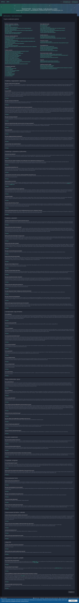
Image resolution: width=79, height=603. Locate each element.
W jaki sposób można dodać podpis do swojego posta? (14, 53)
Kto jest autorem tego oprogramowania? (47, 65)
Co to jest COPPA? (8, 26)
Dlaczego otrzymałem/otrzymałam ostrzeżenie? (13, 59)
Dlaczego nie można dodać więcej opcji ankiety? (13, 55)
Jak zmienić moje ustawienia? (10, 37)
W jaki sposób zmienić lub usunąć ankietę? (12, 56)
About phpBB (36, 562)
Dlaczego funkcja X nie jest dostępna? (46, 66)
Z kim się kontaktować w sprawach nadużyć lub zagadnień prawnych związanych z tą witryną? (56, 67)
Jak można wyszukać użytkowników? (46, 49)
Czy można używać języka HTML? (10, 68)
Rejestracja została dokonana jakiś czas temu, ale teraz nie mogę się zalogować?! (19, 30)
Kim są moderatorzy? (43, 26)
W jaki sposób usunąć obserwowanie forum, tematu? (49, 57)
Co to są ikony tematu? (9, 75)
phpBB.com (12, 184)
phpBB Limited (35, 561)
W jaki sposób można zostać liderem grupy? (47, 29)
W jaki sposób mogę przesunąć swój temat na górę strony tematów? (16, 63)
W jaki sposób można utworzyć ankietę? (11, 54)
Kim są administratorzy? (44, 25)
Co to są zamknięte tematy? (9, 74)
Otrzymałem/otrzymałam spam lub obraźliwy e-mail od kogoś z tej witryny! (53, 38)
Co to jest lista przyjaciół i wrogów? (46, 41)
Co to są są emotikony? (9, 69)
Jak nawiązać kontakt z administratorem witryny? (48, 68)
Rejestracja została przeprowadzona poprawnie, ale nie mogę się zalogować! (18, 28)
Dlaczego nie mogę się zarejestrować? (11, 27)
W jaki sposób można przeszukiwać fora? (47, 46)
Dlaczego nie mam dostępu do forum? (11, 57)
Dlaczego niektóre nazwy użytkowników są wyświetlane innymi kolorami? (52, 30)
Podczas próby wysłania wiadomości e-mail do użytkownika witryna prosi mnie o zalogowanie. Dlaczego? (21, 47)
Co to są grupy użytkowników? (45, 27)
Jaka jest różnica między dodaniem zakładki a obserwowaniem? (51, 54)
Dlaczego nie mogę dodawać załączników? (12, 58)
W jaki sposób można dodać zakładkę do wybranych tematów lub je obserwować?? (54, 55)
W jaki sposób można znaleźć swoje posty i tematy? (49, 50)
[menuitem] (8, 2)
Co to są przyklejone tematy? (10, 73)
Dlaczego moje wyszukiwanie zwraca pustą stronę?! (49, 48)
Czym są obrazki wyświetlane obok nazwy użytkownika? (14, 43)
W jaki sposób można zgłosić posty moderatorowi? (13, 60)
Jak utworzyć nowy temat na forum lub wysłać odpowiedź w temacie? (17, 51)
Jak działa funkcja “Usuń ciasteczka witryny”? (12, 33)
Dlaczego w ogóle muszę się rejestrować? (12, 25)
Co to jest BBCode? (8, 67)
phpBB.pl (68, 183)
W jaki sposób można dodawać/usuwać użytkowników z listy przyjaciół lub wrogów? (54, 42)
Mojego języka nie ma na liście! (10, 42)
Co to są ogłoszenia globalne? (10, 71)
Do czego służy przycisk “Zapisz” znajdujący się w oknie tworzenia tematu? (17, 61)
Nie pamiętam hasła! (8, 31)
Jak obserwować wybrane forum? (46, 56)
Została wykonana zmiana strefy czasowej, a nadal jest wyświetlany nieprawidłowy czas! (20, 41)
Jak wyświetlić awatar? (9, 44)
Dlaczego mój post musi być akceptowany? (12, 62)
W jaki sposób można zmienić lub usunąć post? (13, 52)
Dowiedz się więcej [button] (24, 601)
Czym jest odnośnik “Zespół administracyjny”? (48, 32)
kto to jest (23, 575)
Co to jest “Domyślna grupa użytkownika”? (47, 31)
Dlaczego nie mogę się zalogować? (11, 29)
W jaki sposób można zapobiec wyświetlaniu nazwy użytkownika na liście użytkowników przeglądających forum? (20, 39)
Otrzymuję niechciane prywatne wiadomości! (47, 37)
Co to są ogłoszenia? (8, 72)
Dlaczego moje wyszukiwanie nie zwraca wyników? (49, 47)
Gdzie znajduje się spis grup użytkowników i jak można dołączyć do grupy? (52, 28)
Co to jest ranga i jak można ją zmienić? (11, 45)
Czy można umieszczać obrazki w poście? (12, 70)
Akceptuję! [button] (73, 600)
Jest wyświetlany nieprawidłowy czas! (11, 40)
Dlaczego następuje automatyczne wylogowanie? (13, 32)
